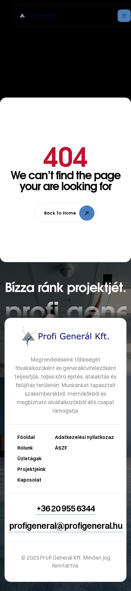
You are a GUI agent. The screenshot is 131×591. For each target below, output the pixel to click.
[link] (65, 422)
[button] (66, 508)
